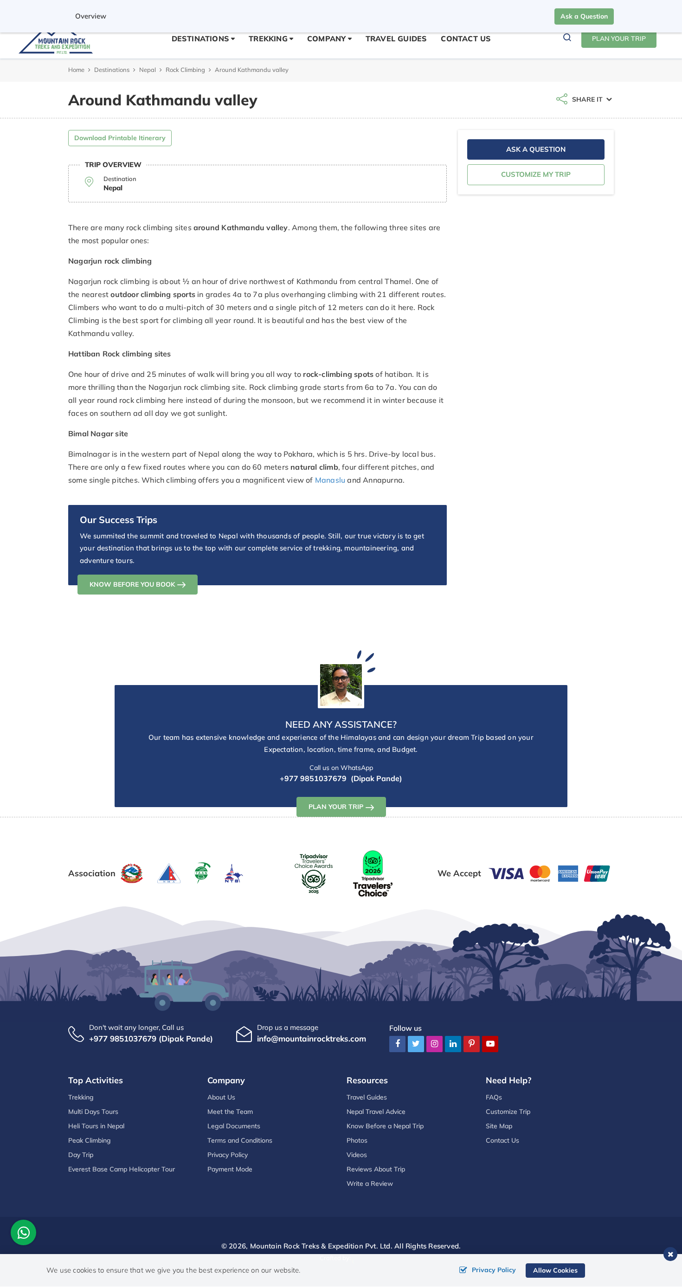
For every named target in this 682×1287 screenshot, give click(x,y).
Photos (357, 1140)
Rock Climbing (185, 69)
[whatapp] (23, 1234)
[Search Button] (567, 38)
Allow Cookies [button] (555, 1270)
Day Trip (80, 1155)
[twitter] (416, 1043)
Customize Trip (508, 1111)
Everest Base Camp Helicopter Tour (121, 1169)
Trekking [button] (268, 38)
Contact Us (466, 38)
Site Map (499, 1126)
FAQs (494, 1097)
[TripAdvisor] (313, 872)
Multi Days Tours (93, 1111)
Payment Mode (229, 1169)
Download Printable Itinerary (120, 138)
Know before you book (132, 584)
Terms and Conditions (239, 1140)
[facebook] (397, 1043)
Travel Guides (396, 38)
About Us (221, 1097)
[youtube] (490, 1043)
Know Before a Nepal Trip (385, 1126)
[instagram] (434, 1043)
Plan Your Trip (619, 38)
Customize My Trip (536, 174)
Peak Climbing (89, 1140)
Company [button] (326, 38)
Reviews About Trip (376, 1169)
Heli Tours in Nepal (96, 1126)
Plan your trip (336, 806)
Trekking (81, 1097)
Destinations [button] (200, 38)
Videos (357, 1155)
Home (76, 69)
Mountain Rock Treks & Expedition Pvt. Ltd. (321, 1246)
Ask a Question (584, 16)
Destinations (111, 69)
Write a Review (370, 1183)
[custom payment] (550, 872)
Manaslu (330, 480)
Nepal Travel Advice (376, 1111)
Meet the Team (230, 1111)
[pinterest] (471, 1043)
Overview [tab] (90, 16)
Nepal (147, 69)
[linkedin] (453, 1043)
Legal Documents (233, 1126)
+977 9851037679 (313, 778)
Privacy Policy (227, 1155)
